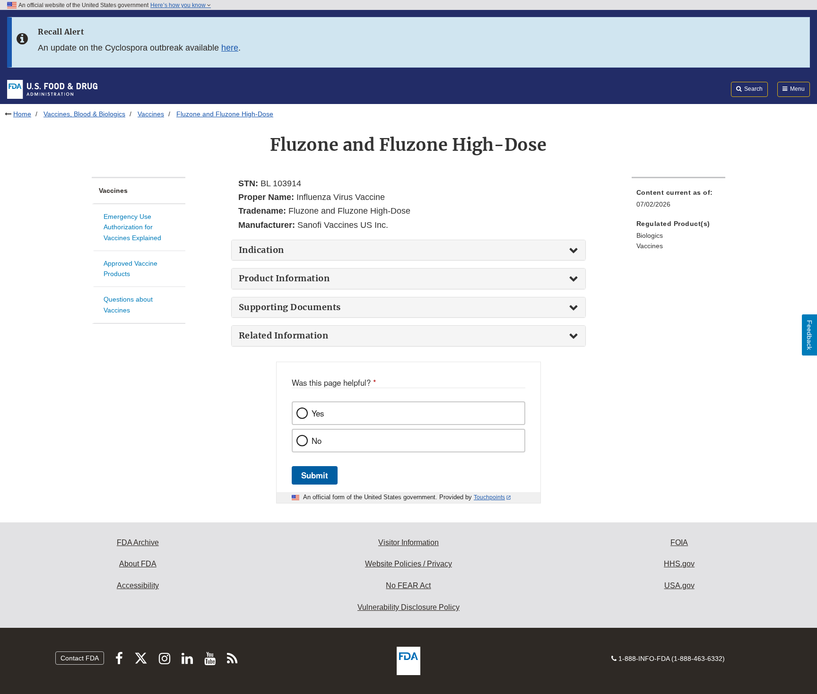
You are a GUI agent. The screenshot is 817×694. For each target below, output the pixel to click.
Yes (318, 413)
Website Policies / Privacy (408, 564)
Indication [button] (261, 250)
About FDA (137, 564)
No (317, 440)
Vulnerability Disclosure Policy (408, 607)
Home (22, 114)
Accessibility (138, 585)
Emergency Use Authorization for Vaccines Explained (132, 227)
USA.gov (679, 585)
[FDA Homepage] (52, 89)
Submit (314, 475)
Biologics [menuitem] (649, 235)
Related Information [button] (284, 335)
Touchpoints (489, 497)
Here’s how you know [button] (178, 5)
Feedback (809, 335)
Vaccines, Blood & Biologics (84, 114)
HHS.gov (679, 564)
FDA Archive (138, 542)
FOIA (679, 542)
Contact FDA (80, 658)
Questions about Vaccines (128, 304)
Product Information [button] (284, 278)
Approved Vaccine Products (130, 269)
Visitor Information (408, 542)
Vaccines (151, 114)
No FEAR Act (408, 585)
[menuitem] (678, 201)
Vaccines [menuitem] (649, 246)
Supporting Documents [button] (290, 307)
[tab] (408, 250)
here (229, 47)
